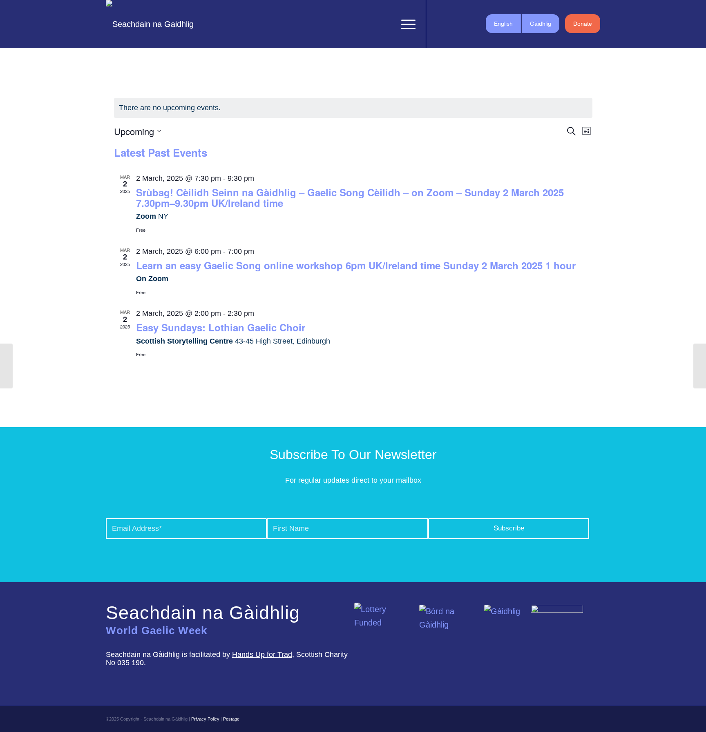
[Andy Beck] (6, 366)
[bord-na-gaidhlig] (448, 629)
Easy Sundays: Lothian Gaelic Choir (220, 327)
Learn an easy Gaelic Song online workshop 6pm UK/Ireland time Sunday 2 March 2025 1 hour (356, 265)
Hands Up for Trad (262, 654)
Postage (231, 718)
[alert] (353, 108)
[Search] (387, 24)
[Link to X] (451, 24)
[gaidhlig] (504, 629)
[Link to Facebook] (439, 24)
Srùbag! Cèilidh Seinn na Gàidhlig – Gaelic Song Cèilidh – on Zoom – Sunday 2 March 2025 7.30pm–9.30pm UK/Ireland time (350, 197)
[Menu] (406, 24)
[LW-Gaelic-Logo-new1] (557, 626)
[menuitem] (387, 24)
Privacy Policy (205, 718)
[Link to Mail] (475, 24)
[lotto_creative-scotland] (383, 627)
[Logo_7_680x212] (150, 24)
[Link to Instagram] (463, 24)
